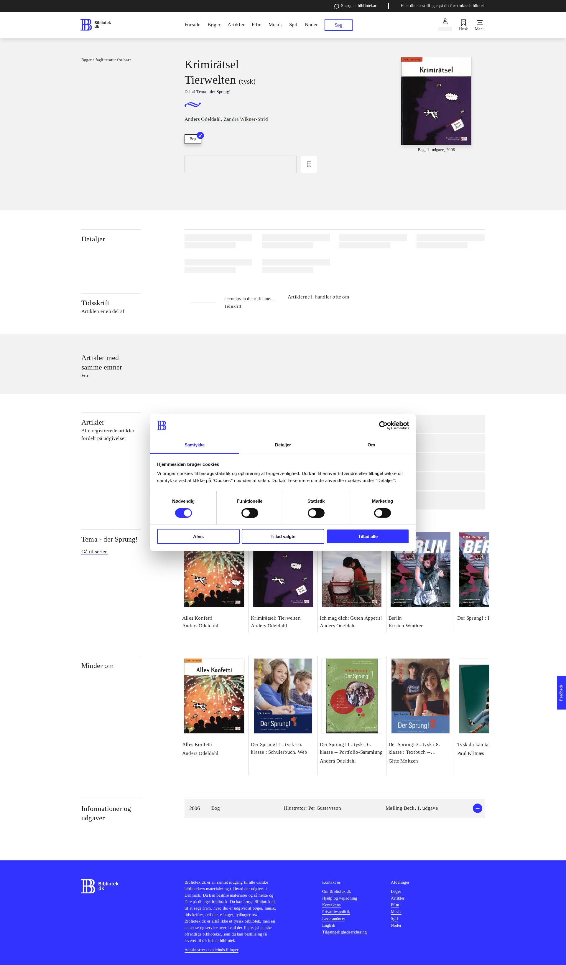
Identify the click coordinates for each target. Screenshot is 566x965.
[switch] (249, 513)
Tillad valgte (283, 536)
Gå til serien (94, 552)
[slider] (436, 105)
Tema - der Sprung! (109, 539)
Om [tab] (371, 444)
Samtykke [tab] (195, 444)
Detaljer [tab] (283, 444)
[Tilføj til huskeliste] (309, 164)
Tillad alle (368, 536)
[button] (335, 808)
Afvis (198, 536)
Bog (193, 139)
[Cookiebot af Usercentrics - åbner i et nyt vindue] (383, 425)
